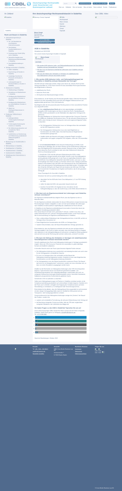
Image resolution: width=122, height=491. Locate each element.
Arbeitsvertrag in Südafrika (15, 90)
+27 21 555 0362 (44, 40)
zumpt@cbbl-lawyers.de (44, 42)
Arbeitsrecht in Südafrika (13, 88)
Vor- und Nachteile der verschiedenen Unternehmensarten (14, 43)
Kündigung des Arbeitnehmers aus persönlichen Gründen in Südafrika (17, 98)
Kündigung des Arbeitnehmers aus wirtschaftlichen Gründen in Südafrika (17, 104)
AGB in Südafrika (13, 69)
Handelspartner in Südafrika (14, 148)
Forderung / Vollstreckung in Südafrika (14, 115)
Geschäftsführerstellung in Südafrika (15, 64)
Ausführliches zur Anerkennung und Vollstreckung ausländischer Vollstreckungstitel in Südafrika (17, 136)
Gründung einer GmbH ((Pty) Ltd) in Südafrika (16, 54)
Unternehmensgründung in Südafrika (13, 38)
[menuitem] (84, 3)
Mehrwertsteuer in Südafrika (14, 146)
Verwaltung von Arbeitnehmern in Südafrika (17, 93)
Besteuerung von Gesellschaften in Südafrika (16, 142)
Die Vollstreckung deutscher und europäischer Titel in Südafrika (17, 129)
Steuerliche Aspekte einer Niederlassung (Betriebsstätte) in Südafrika (17, 59)
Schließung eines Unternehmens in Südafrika (16, 156)
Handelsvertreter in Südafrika (14, 150)
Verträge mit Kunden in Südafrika (15, 67)
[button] (36, 317)
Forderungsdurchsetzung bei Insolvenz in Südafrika (16, 124)
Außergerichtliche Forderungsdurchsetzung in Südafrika (16, 119)
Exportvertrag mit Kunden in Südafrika (16, 72)
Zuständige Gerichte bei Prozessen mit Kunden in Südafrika (15, 77)
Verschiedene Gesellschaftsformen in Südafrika (14, 49)
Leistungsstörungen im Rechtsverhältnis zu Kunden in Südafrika (17, 83)
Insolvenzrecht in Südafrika (13, 153)
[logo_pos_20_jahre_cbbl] (17, 5)
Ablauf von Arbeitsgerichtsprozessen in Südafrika (16, 110)
